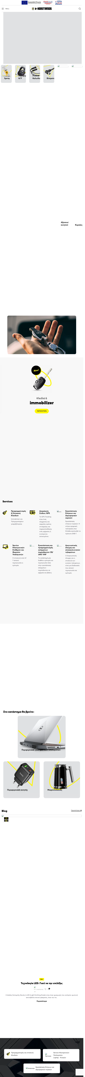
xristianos (39, 989)
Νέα (41, 979)
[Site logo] (42, 9)
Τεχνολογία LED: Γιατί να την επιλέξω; (42, 983)
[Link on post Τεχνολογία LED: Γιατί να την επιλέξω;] (42, 897)
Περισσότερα (75, 810)
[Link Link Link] (45, 989)
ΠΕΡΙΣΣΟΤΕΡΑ (42, 411)
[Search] (80, 8)
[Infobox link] (14, 517)
